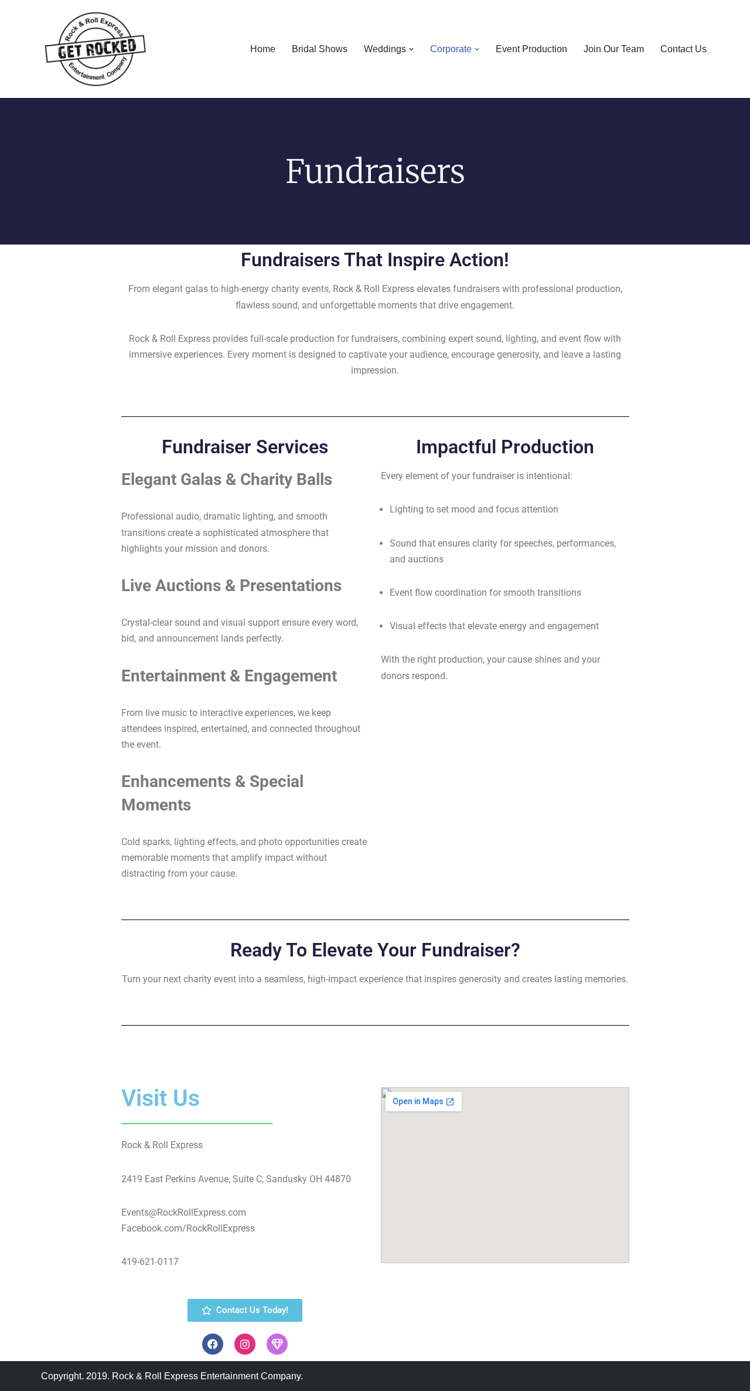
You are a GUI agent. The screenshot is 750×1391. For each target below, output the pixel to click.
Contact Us (683, 49)
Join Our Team (614, 49)
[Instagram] (244, 1344)
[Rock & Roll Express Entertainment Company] (95, 49)
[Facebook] (212, 1344)
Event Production (531, 49)
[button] (411, 49)
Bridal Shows (319, 49)
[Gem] (277, 1344)
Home (262, 49)
